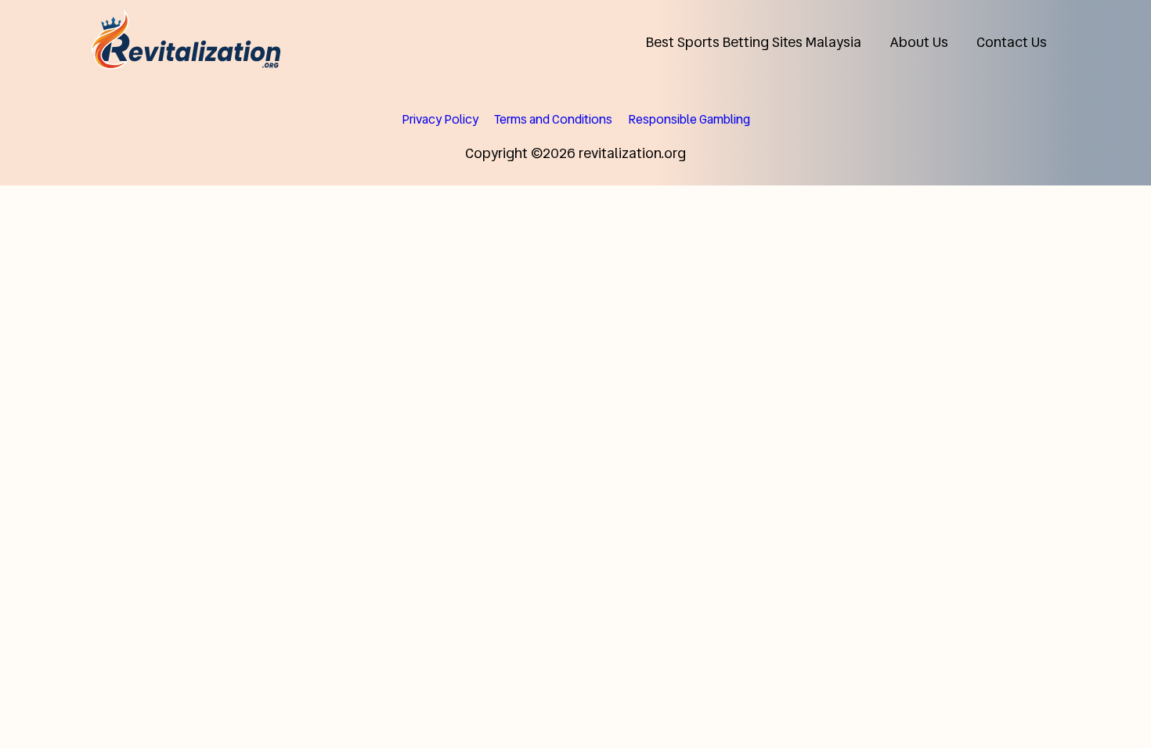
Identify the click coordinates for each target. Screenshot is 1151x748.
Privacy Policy (440, 119)
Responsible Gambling (689, 119)
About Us (918, 41)
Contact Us (1011, 41)
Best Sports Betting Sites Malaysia (753, 41)
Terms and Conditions (553, 119)
